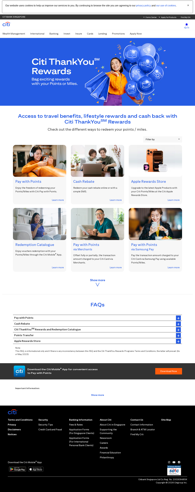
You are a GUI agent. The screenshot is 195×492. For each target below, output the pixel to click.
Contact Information (141, 424)
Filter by (150, 139)
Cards (90, 33)
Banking (53, 33)
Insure (78, 33)
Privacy (12, 424)
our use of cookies (166, 5)
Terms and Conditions (20, 419)
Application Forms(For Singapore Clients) (81, 431)
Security (43, 419)
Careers (104, 442)
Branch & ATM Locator (142, 429)
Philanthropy (107, 457)
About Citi (105, 419)
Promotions (118, 33)
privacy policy (143, 5)
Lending (102, 33)
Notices (12, 434)
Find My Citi (185, 17)
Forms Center (151, 17)
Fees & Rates (76, 424)
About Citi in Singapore (112, 424)
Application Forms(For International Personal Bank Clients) (81, 442)
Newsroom (106, 438)
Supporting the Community (108, 431)
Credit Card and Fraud (50, 429)
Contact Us (136, 419)
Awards (104, 447)
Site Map (166, 419)
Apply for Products (168, 17)
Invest (67, 33)
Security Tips (45, 424)
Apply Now (136, 33)
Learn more (58, 200)
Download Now (168, 371)
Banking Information (80, 419)
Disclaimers (14, 429)
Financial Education (110, 452)
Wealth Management (13, 33)
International (37, 33)
